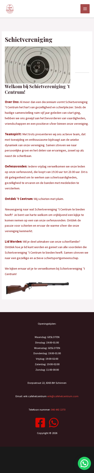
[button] (84, 463)
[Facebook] (40, 422)
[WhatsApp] (53, 422)
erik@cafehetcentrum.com (62, 396)
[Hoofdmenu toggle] (85, 8)
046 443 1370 (58, 409)
